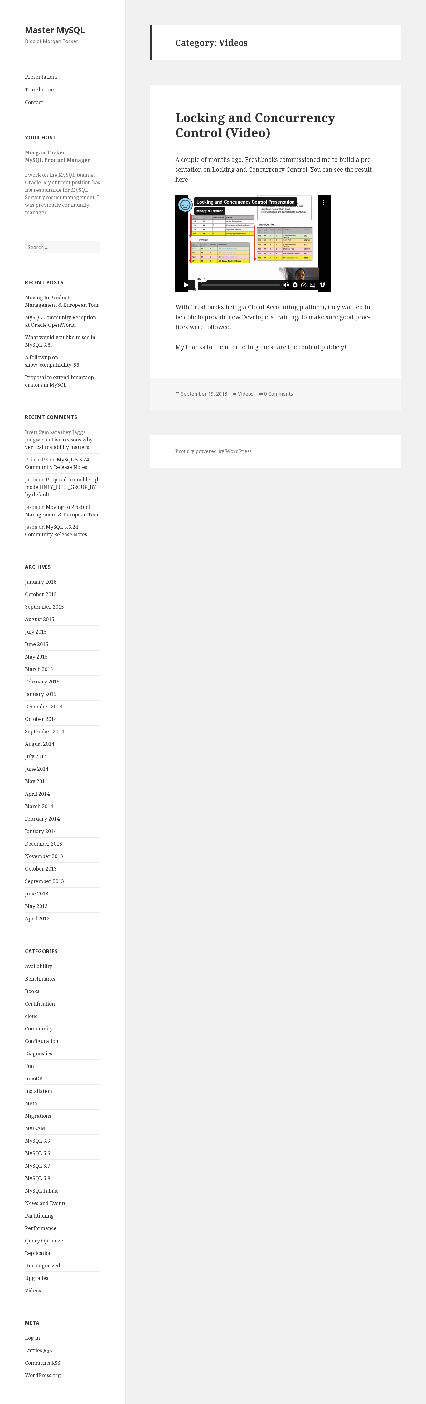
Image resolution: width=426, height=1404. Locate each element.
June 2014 (36, 768)
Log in (32, 1337)
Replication (38, 1253)
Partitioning (39, 1215)
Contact (34, 102)
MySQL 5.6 (37, 1153)
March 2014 (39, 806)
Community (39, 1028)
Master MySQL (55, 30)
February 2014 (42, 818)
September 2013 (44, 881)
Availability (38, 966)
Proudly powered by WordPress (213, 451)
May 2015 (36, 656)
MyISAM (35, 1128)
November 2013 (44, 856)
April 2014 (37, 793)
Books (32, 991)
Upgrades (36, 1278)
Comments (42, 1362)
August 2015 (39, 619)
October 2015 (41, 594)
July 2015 (36, 631)
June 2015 (36, 644)
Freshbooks (261, 160)
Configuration (41, 1041)
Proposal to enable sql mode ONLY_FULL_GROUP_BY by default (61, 487)
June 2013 (36, 893)
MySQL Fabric (41, 1190)
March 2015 (39, 669)
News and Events (45, 1203)
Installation (38, 1091)
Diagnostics (38, 1053)
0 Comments (278, 393)
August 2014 (39, 744)
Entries (38, 1350)
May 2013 (36, 906)
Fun (29, 1066)
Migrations (38, 1115)
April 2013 (37, 918)
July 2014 (36, 756)
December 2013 (43, 843)
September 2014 (44, 731)
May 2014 (36, 781)
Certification (40, 1003)
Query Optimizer (45, 1240)
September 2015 (44, 606)
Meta (31, 1103)
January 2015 (40, 694)
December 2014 (43, 706)
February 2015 (42, 681)
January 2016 (40, 581)
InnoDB (34, 1078)
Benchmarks (40, 978)
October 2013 (41, 868)
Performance (40, 1228)
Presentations (41, 76)
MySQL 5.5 (37, 1140)
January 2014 (40, 831)
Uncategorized (42, 1265)
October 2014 (41, 719)
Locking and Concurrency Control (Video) (255, 125)
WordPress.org (43, 1375)
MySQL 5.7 (37, 1165)
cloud (31, 1016)
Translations (40, 89)
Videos (33, 1290)
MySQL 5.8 (37, 1178)
